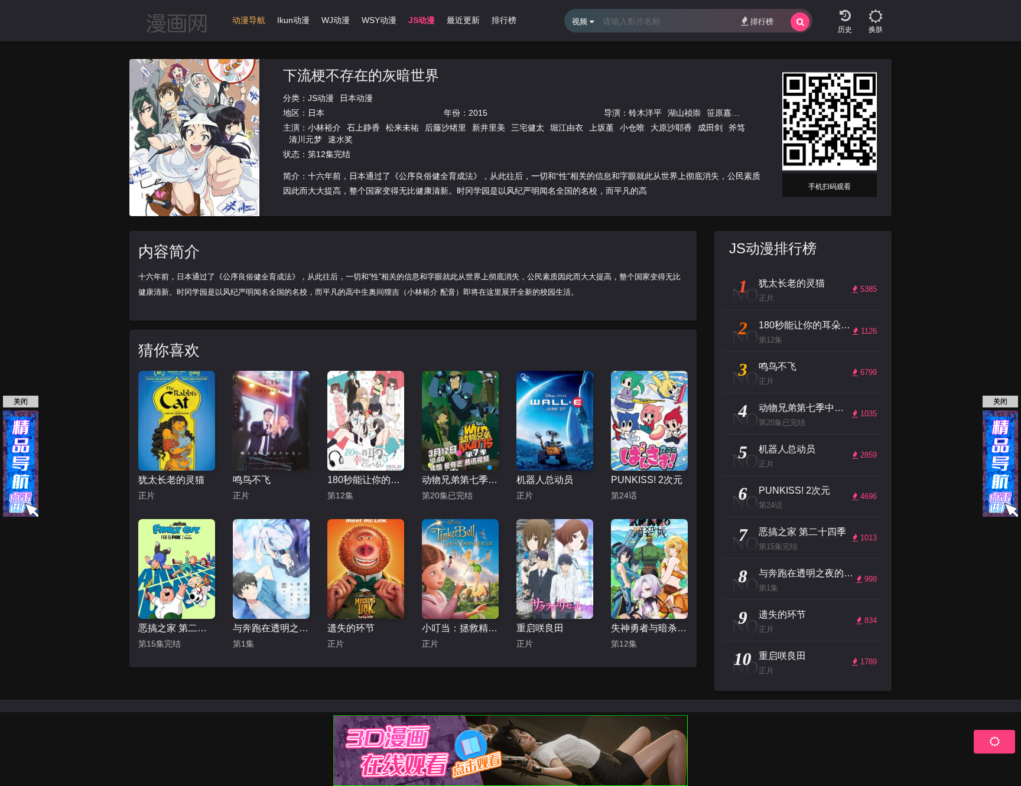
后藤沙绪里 (445, 127)
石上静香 (363, 127)
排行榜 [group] (504, 20)
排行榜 (761, 21)
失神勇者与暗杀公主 (649, 628)
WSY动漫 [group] (379, 20)
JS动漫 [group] (421, 20)
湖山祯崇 (684, 113)
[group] (248, 23)
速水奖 (340, 139)
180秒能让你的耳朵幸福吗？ (365, 480)
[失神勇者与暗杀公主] (649, 569)
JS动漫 (321, 98)
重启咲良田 (540, 628)
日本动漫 (356, 98)
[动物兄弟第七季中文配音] (460, 421)
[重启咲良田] (554, 569)
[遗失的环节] (365, 569)
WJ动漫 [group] (335, 20)
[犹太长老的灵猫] (176, 421)
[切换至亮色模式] (875, 12)
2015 (478, 113)
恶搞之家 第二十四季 (176, 628)
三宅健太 (527, 127)
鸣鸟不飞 (252, 480)
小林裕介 (324, 127)
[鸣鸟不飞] (271, 421)
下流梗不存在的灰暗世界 (361, 75)
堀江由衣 (566, 127)
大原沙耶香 (671, 127)
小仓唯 (632, 127)
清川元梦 (305, 139)
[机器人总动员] (554, 421)
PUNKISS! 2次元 (646, 480)
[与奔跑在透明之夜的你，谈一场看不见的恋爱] (271, 569)
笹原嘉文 (723, 113)
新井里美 (488, 127)
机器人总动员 (544, 480)
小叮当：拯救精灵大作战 (460, 628)
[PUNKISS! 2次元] (649, 421)
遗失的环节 (351, 628)
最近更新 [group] (463, 20)
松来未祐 (402, 127)
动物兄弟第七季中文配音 (460, 480)
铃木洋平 (645, 113)
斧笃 (737, 127)
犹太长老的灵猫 (171, 480)
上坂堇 (601, 127)
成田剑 (710, 127)
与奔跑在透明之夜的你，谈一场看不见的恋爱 (271, 628)
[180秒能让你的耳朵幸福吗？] (365, 421)
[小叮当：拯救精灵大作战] (460, 569)
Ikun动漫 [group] (293, 20)
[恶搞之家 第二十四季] (176, 569)
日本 (316, 113)
